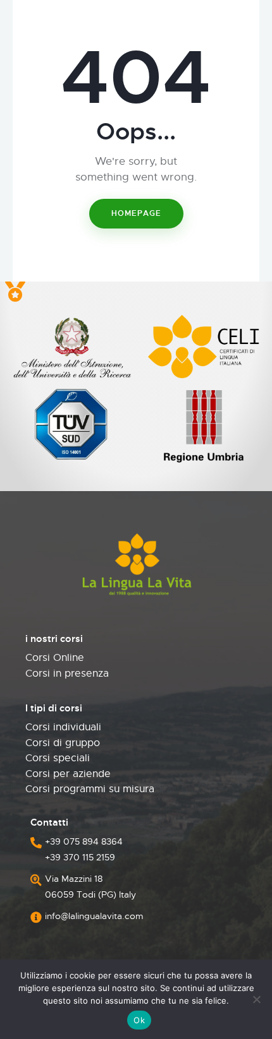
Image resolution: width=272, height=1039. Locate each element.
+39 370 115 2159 (80, 857)
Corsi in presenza (67, 673)
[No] (256, 999)
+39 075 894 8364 (84, 841)
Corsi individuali (63, 727)
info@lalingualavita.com (94, 916)
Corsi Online (54, 657)
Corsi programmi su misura (89, 789)
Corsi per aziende (68, 774)
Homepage (136, 213)
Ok (139, 1020)
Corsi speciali (57, 758)
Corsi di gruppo (62, 743)
